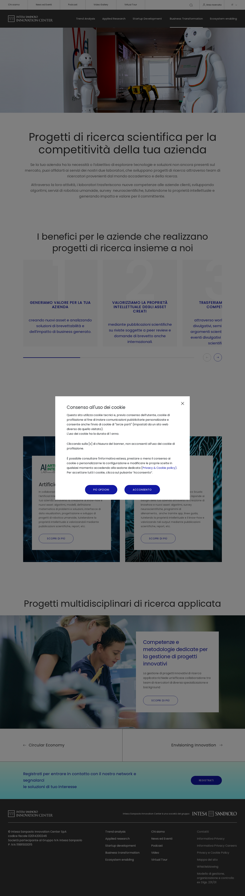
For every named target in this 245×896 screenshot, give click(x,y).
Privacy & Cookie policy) (159, 468)
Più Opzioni (101, 489)
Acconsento (142, 489)
